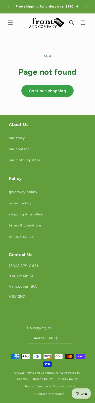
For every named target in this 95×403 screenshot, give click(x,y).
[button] (10, 22)
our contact (19, 149)
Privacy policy (68, 378)
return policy (20, 203)
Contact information (49, 393)
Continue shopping (47, 91)
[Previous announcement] (8, 6)
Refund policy (43, 378)
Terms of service (36, 386)
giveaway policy (23, 192)
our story (17, 138)
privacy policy (21, 236)
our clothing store (24, 160)
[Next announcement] (86, 6)
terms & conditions (25, 225)
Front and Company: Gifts (45, 372)
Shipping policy (64, 386)
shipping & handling (26, 214)
